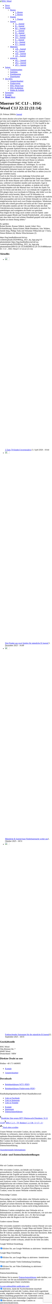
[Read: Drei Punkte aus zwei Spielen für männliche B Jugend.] (7, 453)
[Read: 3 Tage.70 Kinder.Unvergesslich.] (7, 259)
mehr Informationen (17, 1150)
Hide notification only (21, 1286)
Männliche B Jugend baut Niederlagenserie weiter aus (26, 839)
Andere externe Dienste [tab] (9, 1221)
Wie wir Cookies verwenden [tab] (11, 1165)
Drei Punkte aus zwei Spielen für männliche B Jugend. (27, 643)
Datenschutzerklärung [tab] (8, 1273)
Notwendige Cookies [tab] (8, 1195)
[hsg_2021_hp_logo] (5, 1)
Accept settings (6, 1286)
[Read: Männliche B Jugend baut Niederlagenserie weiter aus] (7, 648)
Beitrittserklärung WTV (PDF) (17, 1084)
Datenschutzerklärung (27, 1277)
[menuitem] (28, 5)
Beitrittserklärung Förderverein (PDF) (20, 1088)
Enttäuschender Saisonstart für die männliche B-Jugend (27, 1034)
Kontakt (8, 1069)
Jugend (19, 114)
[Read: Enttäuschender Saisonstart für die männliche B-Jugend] (7, 844)
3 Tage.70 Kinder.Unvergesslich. (18, 450)
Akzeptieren (5, 1150)
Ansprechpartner (11, 1073)
